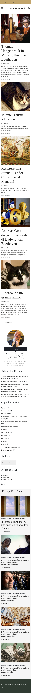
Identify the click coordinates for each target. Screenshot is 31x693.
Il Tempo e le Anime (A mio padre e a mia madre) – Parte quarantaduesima (15, 634)
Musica (3, 429)
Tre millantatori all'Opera (9, 447)
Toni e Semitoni (15, 8)
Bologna (4, 408)
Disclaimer (6, 477)
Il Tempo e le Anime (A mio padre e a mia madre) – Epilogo (15, 524)
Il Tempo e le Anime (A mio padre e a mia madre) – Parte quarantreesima (15, 598)
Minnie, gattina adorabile (9, 381)
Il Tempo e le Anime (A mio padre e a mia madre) (13, 518)
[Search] (29, 8)
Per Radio (4, 435)
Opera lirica (5, 432)
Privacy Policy (7, 479)
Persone (4, 438)
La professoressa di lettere (9, 427)
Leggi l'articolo (5, 80)
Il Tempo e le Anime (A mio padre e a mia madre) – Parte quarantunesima (15, 670)
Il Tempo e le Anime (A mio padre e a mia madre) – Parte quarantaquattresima (15, 562)
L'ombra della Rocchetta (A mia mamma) (14, 422)
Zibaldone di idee (6, 450)
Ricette (3, 444)
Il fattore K (4, 414)
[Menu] (2, 8)
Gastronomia (5, 411)
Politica (3, 441)
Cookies (5, 475)
